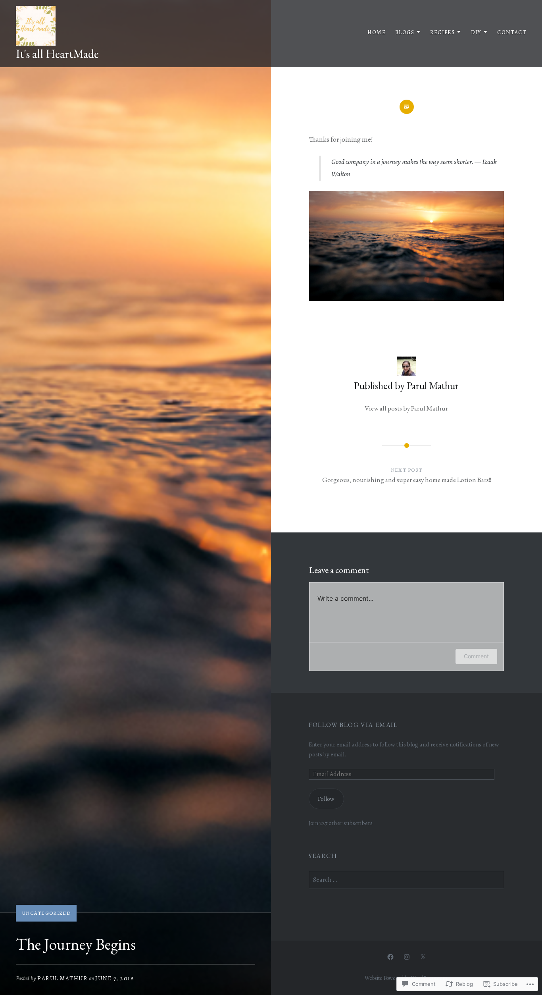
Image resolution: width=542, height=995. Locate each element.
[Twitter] (423, 956)
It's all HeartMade (57, 54)
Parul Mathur (62, 978)
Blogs (404, 32)
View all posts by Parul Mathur (406, 408)
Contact (511, 32)
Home (376, 32)
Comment (476, 656)
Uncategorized (46, 913)
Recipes (442, 32)
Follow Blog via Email (353, 725)
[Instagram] (407, 956)
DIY (476, 32)
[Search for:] (406, 879)
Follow (326, 798)
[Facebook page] (390, 956)
